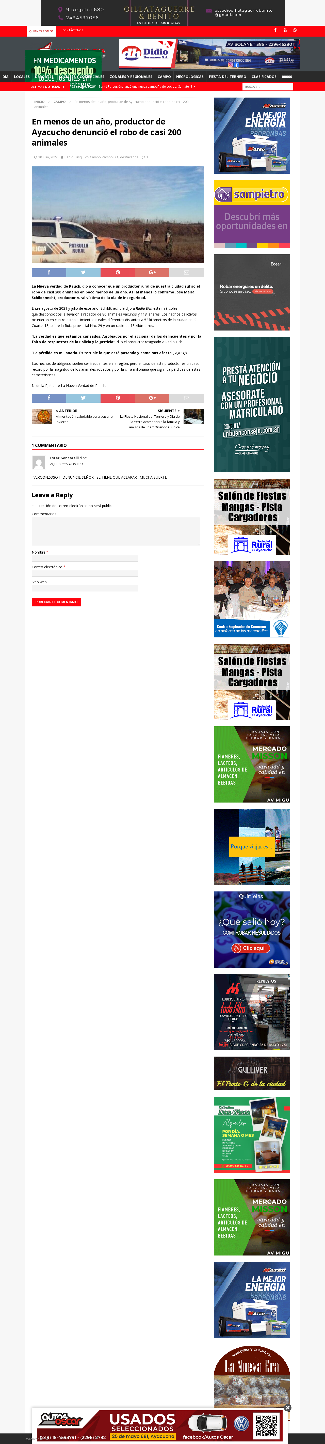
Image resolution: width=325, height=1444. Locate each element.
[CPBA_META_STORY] (252, 469)
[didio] (209, 66)
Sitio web (39, 581)
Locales (22, 76)
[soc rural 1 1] (252, 551)
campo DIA (110, 157)
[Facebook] (275, 30)
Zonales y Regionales (131, 76)
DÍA (6, 76)
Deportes (44, 76)
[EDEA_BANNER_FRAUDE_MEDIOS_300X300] (252, 327)
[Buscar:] (267, 86)
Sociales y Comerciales (81, 76)
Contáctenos (72, 30)
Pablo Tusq (73, 157)
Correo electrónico (47, 566)
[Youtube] (285, 30)
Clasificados (264, 76)
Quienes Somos (41, 31)
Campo (164, 76)
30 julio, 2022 (48, 157)
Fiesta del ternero (227, 76)
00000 (287, 76)
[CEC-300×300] (252, 634)
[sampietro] (252, 244)
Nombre (39, 552)
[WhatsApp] (295, 30)
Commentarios (44, 513)
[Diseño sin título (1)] (252, 1169)
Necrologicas (190, 76)
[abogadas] (163, 22)
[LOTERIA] (252, 964)
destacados (129, 157)
